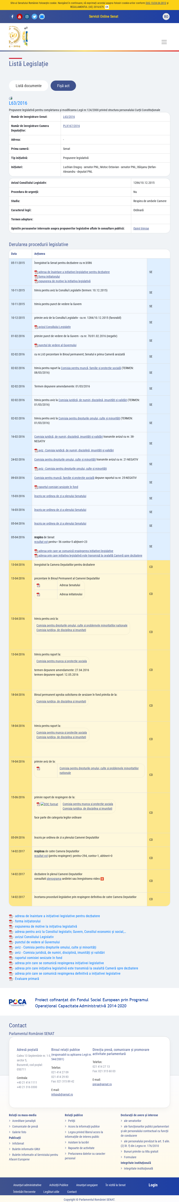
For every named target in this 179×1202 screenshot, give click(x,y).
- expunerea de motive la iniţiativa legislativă (44, 926)
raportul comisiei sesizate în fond (58, 487)
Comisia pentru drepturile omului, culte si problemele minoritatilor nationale (81, 625)
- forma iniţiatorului (26, 921)
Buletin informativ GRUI (26, 1149)
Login (153, 1185)
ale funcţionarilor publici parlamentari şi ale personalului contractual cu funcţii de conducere (145, 1131)
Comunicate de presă (25, 1126)
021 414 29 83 (60, 1077)
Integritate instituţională (138, 1168)
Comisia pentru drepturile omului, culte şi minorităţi (89, 418)
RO (166, 17)
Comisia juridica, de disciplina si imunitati (61, 630)
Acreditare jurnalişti (24, 1121)
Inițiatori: (17, 167)
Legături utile (51, 1192)
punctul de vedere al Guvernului (57, 345)
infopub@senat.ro (62, 1094)
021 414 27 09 (60, 1072)
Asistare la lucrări (78, 1142)
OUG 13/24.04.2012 (156, 3)
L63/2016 (18, 103)
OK (106, 6)
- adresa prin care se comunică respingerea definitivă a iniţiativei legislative (66, 973)
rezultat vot (41, 542)
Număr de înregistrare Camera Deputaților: (30, 128)
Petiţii (71, 1121)
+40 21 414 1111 (27, 1082)
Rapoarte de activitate (81, 1148)
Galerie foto (19, 1132)
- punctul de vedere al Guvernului (36, 942)
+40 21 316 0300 (27, 1087)
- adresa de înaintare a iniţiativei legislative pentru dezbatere (56, 916)
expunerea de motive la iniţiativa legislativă (64, 281)
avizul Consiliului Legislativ (54, 327)
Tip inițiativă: (19, 158)
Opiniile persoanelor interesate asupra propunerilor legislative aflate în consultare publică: (68, 228)
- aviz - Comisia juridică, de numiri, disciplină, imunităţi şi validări (58, 952)
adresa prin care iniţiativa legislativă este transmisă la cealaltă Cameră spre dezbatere (90, 555)
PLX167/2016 (71, 126)
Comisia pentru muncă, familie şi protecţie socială (91, 368)
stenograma (54, 878)
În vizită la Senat (116, 1185)
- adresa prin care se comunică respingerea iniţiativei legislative (58, 963)
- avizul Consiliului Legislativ (33, 937)
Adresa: (16, 139)
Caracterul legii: (21, 210)
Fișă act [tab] (63, 85)
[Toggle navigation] (164, 42)
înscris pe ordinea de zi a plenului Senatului (60, 496)
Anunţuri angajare (87, 1185)
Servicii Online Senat (103, 16)
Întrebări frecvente (24, 1192)
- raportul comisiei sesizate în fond (37, 958)
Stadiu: (15, 201)
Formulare (130, 1157)
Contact (72, 1192)
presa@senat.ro (102, 1084)
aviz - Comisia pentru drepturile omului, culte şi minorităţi (72, 468)
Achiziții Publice (58, 1185)
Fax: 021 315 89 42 (62, 1081)
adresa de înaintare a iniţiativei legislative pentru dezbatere (74, 272)
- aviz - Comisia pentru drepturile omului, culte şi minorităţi (54, 947)
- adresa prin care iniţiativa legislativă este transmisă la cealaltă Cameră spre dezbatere (75, 968)
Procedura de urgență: (25, 192)
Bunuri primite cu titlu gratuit (141, 1151)
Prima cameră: (20, 148)
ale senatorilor (132, 1121)
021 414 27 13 (101, 1066)
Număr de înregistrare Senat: (29, 116)
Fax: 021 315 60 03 (104, 1071)
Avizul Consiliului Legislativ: (29, 182)
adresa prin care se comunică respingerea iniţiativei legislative (75, 551)
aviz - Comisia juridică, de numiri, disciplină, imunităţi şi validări (76, 450)
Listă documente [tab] (28, 85)
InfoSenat (18, 1143)
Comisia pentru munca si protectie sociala (61, 661)
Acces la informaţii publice (84, 1126)
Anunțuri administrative (27, 1185)
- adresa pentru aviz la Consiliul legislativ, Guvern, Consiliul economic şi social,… (69, 932)
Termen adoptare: (22, 219)
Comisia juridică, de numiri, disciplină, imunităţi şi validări (93, 400)
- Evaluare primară (25, 979)
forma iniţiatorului (49, 276)
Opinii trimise (141, 228)
